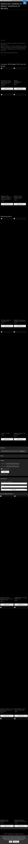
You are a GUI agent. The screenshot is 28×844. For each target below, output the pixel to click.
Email (2, 485)
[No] (26, 839)
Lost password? (4, 474)
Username (3, 463)
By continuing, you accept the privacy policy (13, 488)
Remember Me (5, 469)
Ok (10, 841)
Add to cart (7, 88)
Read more (16, 841)
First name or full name (6, 481)
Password (3, 466)
